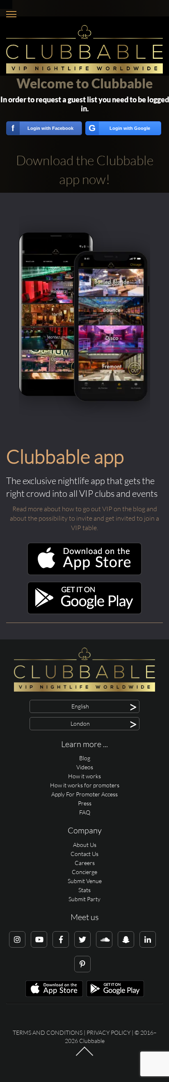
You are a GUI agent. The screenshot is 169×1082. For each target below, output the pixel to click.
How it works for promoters (84, 785)
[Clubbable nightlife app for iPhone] (84, 573)
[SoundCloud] (104, 939)
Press (84, 803)
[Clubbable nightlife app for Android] (84, 612)
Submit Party (84, 898)
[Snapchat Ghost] (126, 939)
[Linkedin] (147, 939)
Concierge (84, 871)
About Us (84, 844)
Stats (84, 889)
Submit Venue (85, 880)
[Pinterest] (82, 964)
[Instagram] (17, 939)
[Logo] (84, 49)
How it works (84, 776)
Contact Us (84, 853)
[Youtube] (39, 939)
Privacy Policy (108, 1032)
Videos (84, 767)
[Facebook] (61, 939)
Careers (85, 862)
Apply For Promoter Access (84, 794)
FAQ (84, 812)
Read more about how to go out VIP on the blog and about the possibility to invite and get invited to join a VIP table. (84, 518)
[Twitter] (82, 939)
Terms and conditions (47, 1032)
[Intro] (84, 1055)
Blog (84, 757)
